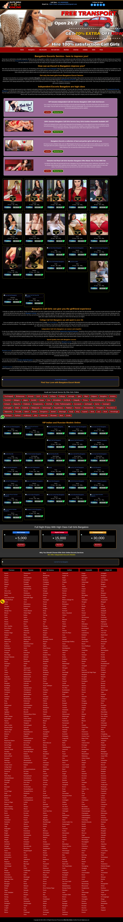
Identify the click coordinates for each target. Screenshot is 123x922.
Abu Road (65, 806)
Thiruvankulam (28, 577)
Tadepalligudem (66, 747)
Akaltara (64, 839)
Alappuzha (16, 404)
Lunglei (6, 908)
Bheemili (26, 712)
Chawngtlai (85, 899)
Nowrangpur (104, 714)
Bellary (45, 813)
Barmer (83, 643)
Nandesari (7, 696)
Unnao (64, 643)
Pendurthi (26, 685)
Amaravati (65, 749)
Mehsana (26, 886)
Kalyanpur (7, 786)
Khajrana (6, 734)
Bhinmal (84, 580)
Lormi (83, 604)
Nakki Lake (65, 863)
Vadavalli (26, 727)
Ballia (63, 742)
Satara (6, 811)
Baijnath (84, 714)
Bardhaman (46, 859)
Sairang (6, 897)
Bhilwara (45, 830)
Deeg (63, 813)
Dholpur (84, 661)
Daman (64, 908)
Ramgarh (64, 703)
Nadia (102, 855)
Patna (44, 723)
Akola (92, 411)
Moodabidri (85, 806)
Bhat (63, 855)
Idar (63, 841)
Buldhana (6, 835)
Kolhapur (53, 396)
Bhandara (6, 841)
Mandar (84, 606)
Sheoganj (84, 602)
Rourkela (45, 784)
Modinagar (104, 786)
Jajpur (102, 692)
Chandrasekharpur (9, 778)
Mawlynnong (85, 883)
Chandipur (103, 709)
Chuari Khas (85, 727)
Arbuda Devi (85, 641)
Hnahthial (84, 903)
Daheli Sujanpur (8, 806)
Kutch (63, 910)
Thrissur (85, 400)
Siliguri (86, 396)
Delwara (84, 619)
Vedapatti (26, 773)
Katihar (64, 657)
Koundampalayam (28, 738)
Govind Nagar (8, 791)
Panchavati (7, 771)
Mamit (6, 910)
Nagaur (64, 791)
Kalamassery (27, 606)
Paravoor (78, 408)
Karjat (63, 789)
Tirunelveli (7, 400)
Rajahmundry (46, 797)
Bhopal (45, 720)
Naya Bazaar (104, 716)
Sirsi (83, 694)
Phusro (64, 621)
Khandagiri (7, 780)
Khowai (103, 764)
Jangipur (103, 846)
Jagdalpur (6, 712)
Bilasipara (45, 637)
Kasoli (64, 857)
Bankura (103, 837)
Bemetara (64, 877)
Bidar (5, 868)
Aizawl (45, 879)
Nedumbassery (8, 877)
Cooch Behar (104, 850)
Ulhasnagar (62, 411)
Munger (6, 870)
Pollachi (26, 753)
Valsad (25, 905)
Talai (83, 791)
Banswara (84, 670)
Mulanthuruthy (27, 588)
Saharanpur (46, 762)
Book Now (21, 544)
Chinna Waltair (27, 718)
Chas (83, 802)
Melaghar (103, 771)
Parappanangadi (28, 850)
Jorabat (83, 877)
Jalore (63, 892)
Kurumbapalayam (28, 797)
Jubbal (83, 764)
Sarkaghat (84, 782)
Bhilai (44, 771)
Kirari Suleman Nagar (48, 888)
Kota (44, 740)
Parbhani (17, 415)
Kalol (25, 881)
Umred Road (27, 646)
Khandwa (64, 588)
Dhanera (103, 582)
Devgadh (84, 751)
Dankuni (103, 815)
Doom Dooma (46, 648)
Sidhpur (64, 802)
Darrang (45, 705)
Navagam (6, 606)
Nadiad (25, 888)
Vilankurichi (27, 758)
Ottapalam (26, 826)
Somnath (64, 804)
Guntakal (64, 707)
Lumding (45, 665)
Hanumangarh (66, 824)
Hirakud (103, 687)
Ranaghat (103, 830)
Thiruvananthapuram (97, 400)
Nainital (84, 613)
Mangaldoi (46, 661)
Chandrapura (85, 800)
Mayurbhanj (104, 712)
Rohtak (45, 826)
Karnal (44, 883)
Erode (44, 793)
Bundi (83, 597)
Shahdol (84, 826)
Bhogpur (103, 584)
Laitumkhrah (85, 881)
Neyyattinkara (58, 408)
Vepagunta (26, 723)
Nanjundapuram (28, 780)
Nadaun (84, 771)
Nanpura (6, 635)
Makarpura (7, 690)
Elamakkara (27, 580)
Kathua (25, 615)
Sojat (102, 604)
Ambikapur (84, 599)
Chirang (45, 703)
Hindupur (64, 674)
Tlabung (103, 615)
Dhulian (103, 826)
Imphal (45, 901)
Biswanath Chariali (48, 639)
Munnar (26, 808)
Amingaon (45, 628)
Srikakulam (65, 709)
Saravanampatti (28, 725)
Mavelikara (26, 848)
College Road (7, 767)
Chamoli (103, 806)
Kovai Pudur (27, 742)
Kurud (64, 826)
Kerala (45, 396)
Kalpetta (26, 828)
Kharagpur (7, 883)
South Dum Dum (47, 811)
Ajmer (44, 786)
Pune (101, 49)
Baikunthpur (65, 844)
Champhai (84, 897)
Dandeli (84, 824)
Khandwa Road (8, 727)
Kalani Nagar (7, 742)
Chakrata (103, 802)
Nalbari (45, 701)
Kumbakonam (66, 690)
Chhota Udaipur (86, 758)
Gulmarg (64, 775)
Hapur (44, 905)
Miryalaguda (65, 727)
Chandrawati (104, 599)
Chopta (103, 808)
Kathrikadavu (7, 857)
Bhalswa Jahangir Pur (68, 599)
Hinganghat (7, 828)
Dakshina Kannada (86, 822)
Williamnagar (85, 892)
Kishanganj (65, 736)
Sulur (25, 767)
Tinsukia (64, 705)
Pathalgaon (7, 903)
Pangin (45, 606)
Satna (44, 892)
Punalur (26, 819)
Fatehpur (64, 608)
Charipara (103, 780)
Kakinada (45, 804)
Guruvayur (26, 811)
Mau (44, 894)
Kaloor (6, 850)
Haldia (64, 586)
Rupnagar (64, 903)
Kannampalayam (28, 762)
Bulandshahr (104, 903)
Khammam (46, 868)
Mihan (25, 635)
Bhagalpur (45, 819)
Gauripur (45, 650)
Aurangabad (46, 731)
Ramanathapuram (28, 731)
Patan (25, 897)
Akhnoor (26, 619)
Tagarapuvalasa (28, 687)
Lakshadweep (85, 632)
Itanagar (45, 591)
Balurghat (103, 833)
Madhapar (7, 760)
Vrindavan (103, 782)
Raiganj (64, 626)
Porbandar (26, 899)
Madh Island (104, 635)
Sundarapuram (27, 740)
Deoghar (64, 582)
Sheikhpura (46, 707)
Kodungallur (8, 408)
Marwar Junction (66, 846)
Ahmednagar (114, 411)
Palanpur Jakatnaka (9, 657)
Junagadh (26, 879)
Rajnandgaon (7, 718)
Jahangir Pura (7, 610)
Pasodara (6, 659)
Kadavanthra (7, 855)
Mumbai (66, 49)
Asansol (45, 782)
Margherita (46, 672)
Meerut (45, 727)
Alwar (44, 857)
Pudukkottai (65, 720)
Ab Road (6, 723)
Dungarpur (103, 575)
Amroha (64, 595)
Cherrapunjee (46, 718)
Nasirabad (64, 914)
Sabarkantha (27, 901)
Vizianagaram (27, 692)
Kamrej (6, 577)
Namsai (45, 602)
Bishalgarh (103, 751)
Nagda (83, 835)
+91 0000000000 (63, 2)
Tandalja (6, 698)
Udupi (63, 654)
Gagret (83, 729)
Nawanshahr (65, 793)
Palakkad (69, 408)
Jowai (83, 879)
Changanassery (38, 404)
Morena (64, 593)
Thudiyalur (26, 729)
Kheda (25, 883)
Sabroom (103, 773)
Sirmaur (84, 692)
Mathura (45, 837)
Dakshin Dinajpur (105, 866)
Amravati (30, 396)
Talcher (103, 701)
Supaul (45, 714)
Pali (102, 881)
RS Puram (26, 745)
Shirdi (102, 591)
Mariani (45, 679)
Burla (102, 703)
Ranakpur (84, 679)
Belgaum (94, 396)
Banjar (83, 716)
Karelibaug (7, 685)
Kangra (83, 573)
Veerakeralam (27, 786)
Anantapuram (46, 844)
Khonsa (45, 595)
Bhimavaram (65, 685)
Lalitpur (103, 795)
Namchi (103, 731)
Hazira (6, 661)
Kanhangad (88, 404)
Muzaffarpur (46, 835)
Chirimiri (64, 870)
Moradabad (46, 753)
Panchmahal (104, 597)
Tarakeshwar (104, 863)
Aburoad (103, 727)
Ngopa (6, 890)
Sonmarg (26, 628)
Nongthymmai (85, 888)
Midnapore (65, 650)
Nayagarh (103, 718)
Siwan (63, 698)
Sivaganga (84, 703)
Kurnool (45, 795)
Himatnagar (27, 877)
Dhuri (83, 621)
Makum (45, 676)
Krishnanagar (104, 819)
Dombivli (33, 400)
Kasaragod (106, 404)
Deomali (103, 643)
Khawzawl (84, 910)
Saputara (84, 685)
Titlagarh (103, 707)
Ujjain (79, 396)
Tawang (45, 615)
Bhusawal (53, 415)
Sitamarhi (84, 696)
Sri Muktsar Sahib (105, 736)
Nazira (44, 681)
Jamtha (25, 663)
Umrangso (45, 696)
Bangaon (103, 852)
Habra (102, 824)
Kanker (83, 591)
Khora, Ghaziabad (67, 613)
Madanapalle (65, 696)
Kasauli (84, 637)
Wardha (6, 824)
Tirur (25, 852)
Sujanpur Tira (85, 789)
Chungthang (104, 734)
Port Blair (64, 687)
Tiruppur (45, 751)
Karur (44, 802)
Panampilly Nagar (28, 597)
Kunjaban (103, 769)
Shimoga (45, 855)
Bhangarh (103, 602)
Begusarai (6, 861)
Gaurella (64, 778)
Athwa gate (7, 591)
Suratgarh (64, 901)
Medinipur (103, 828)
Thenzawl (103, 613)
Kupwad (84, 411)
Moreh (83, 859)
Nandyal (64, 591)
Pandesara (7, 646)
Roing (44, 610)
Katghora (84, 575)
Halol (25, 874)
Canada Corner (8, 764)
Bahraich (64, 619)
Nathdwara (65, 912)
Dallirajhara (85, 624)
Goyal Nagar (7, 747)
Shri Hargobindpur (67, 866)
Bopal (25, 910)
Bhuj (25, 866)
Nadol (83, 608)
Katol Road (27, 652)
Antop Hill (103, 639)
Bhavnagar (26, 863)
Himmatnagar (65, 850)
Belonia (103, 749)
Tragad (64, 773)
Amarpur (103, 747)
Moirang (84, 857)
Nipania (6, 720)
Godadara (6, 630)
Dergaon (45, 632)
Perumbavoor (111, 408)
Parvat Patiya (7, 628)
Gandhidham (7, 863)
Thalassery (26, 815)
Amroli (6, 619)
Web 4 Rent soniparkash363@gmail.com (63, 4)
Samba (25, 617)
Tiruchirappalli (8, 396)
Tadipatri (64, 731)
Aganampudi (27, 668)
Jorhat (63, 670)
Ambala (64, 606)
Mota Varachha (8, 626)
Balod (63, 769)
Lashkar (26, 802)
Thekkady (26, 837)
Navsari (26, 892)
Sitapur (83, 698)
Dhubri (45, 635)
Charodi (64, 797)
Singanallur (27, 734)
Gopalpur (45, 815)
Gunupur (103, 681)
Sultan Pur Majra (66, 632)
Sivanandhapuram (28, 789)
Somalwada (27, 661)
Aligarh (45, 749)
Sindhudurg (7, 848)
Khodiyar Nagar (8, 632)
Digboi (45, 646)
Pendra (64, 899)
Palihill (83, 709)
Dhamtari (6, 714)
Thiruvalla (18, 411)
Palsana (6, 621)
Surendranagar (27, 903)
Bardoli (6, 573)
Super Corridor (8, 725)
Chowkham (46, 584)
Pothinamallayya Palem (30, 714)
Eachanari (26, 784)
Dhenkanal (103, 665)
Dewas (44, 881)
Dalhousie (64, 848)
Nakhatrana (85, 756)
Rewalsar (84, 778)
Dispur (6, 773)
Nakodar (64, 837)
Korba (6, 703)
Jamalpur (64, 740)
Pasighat (45, 608)
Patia (5, 784)
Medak (102, 742)
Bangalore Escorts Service (22, 60)
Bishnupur (103, 811)
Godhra (25, 872)
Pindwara (84, 630)
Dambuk (45, 586)
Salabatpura (7, 639)
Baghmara (103, 621)
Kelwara (64, 771)
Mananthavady (27, 846)
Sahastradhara (85, 749)
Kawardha (65, 861)
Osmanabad (7, 819)
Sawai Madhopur (86, 646)
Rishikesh (84, 635)
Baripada (103, 648)
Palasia (6, 736)
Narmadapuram (86, 837)
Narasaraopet (65, 723)
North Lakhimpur (47, 685)
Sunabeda (103, 694)
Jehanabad (65, 756)
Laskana (6, 643)
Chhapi (83, 657)
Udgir (5, 826)
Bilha (102, 588)
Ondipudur (26, 756)
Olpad (5, 586)
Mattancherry (27, 604)
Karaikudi (64, 734)
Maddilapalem (27, 698)
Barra (5, 789)
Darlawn (84, 901)
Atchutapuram (27, 720)
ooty (63, 758)
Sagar (44, 828)
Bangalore (31, 49)
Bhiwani (64, 602)
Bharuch (26, 861)
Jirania (102, 758)
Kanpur (42, 400)
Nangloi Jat (65, 575)
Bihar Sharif (46, 872)
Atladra (6, 672)
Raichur (103, 879)
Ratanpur (64, 780)
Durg (5, 701)
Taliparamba (8, 411)
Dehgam (84, 762)
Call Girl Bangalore (52, 322)
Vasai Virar (104, 630)
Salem (44, 756)
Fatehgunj (6, 687)
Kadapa (45, 841)
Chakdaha (103, 848)
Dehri (63, 694)
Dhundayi (64, 890)
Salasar (83, 648)
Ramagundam (104, 883)
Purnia (44, 890)
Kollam (17, 408)
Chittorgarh (65, 811)
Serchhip (6, 901)
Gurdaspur (103, 586)
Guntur (45, 760)
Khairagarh (84, 577)
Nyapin (45, 604)
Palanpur (26, 894)
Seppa (44, 613)
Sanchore (64, 883)
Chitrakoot (84, 848)
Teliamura (103, 778)
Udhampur (26, 630)
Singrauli (103, 910)
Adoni (63, 652)
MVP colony (27, 670)
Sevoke (103, 859)
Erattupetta (26, 841)
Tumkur (45, 866)
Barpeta (45, 630)
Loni (44, 789)
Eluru (44, 886)
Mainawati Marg (8, 808)
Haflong (45, 657)
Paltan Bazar (7, 775)
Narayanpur (104, 641)
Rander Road (7, 593)
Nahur (102, 637)
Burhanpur (7, 872)
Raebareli (64, 610)
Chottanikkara (27, 586)
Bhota (83, 718)
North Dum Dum (8, 879)
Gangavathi (65, 738)
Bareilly (45, 747)
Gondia (68, 415)
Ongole (64, 580)
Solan (83, 784)
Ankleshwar (27, 859)
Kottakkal (26, 844)
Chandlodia (85, 650)
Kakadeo (6, 804)
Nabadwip (103, 817)
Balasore (103, 668)
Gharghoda (65, 784)
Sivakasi (84, 705)
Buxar (63, 751)
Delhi (93, 49)
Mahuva (6, 580)
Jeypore (103, 652)
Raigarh (6, 707)
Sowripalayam (27, 778)
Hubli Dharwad (47, 742)
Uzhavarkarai (46, 870)
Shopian (26, 626)
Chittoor (64, 615)
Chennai (75, 49)
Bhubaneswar (20, 396)
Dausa (63, 762)
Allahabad (45, 736)
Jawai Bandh (65, 767)
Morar (25, 804)
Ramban (26, 621)
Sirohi (63, 868)
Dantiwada (65, 782)
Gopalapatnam (27, 681)
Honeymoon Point (67, 795)
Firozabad (45, 775)
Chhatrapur (104, 661)
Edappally (76, 400)
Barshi (6, 813)
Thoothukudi (104, 872)
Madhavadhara (27, 694)
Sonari (44, 687)
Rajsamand (65, 760)
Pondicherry (104, 868)
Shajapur (84, 828)
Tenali (102, 892)
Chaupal (84, 725)
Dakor (63, 819)
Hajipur (64, 679)
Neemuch (84, 844)
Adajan (6, 602)
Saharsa (64, 665)
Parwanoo (84, 775)
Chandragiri (27, 912)
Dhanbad (45, 734)
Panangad (26, 582)
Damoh (83, 850)
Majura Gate (7, 641)
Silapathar (45, 690)
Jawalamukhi (85, 734)
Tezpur (64, 753)
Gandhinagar (27, 870)
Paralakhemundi (105, 663)
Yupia (44, 621)
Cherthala (49, 404)
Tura (83, 890)
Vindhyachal (104, 784)
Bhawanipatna (104, 650)
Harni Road (7, 679)
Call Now (47, 112)
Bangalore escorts (7, 366)
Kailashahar (104, 760)
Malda (64, 577)
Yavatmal (6, 815)
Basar (44, 573)
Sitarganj (84, 701)
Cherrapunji (104, 624)
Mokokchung (104, 626)
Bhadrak (103, 685)
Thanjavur (103, 901)
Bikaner (45, 767)
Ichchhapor (7, 663)
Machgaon (65, 905)
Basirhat (103, 839)
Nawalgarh (65, 874)
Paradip (103, 657)
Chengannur (44, 411)
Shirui (83, 863)
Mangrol (6, 584)
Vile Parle (103, 632)
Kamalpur (103, 762)
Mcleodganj (85, 595)
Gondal (83, 615)
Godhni (25, 650)
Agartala (45, 817)
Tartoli (83, 584)
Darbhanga (46, 877)
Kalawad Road (8, 756)
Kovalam (26, 813)
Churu (83, 663)
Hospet (6, 888)
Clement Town (85, 736)
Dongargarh (65, 872)
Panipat (45, 874)
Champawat (104, 804)
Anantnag (64, 729)
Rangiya (45, 668)
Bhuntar (84, 720)
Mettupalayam (27, 760)
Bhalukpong (46, 575)
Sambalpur (46, 846)
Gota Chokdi (65, 764)
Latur (98, 411)
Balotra (83, 593)
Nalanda (45, 712)
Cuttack (45, 773)
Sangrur (84, 588)
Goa (48, 400)
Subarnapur (104, 723)
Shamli (83, 683)
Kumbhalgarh (85, 628)
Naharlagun (46, 599)
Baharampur (104, 813)
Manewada (26, 632)
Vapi (25, 908)
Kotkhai (84, 767)
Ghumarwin (85, 731)
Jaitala (25, 648)
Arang (83, 652)
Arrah (44, 908)
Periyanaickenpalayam (29, 769)
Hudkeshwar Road (28, 643)
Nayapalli (6, 782)
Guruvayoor (78, 404)
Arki (83, 712)
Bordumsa (45, 580)
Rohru (83, 780)
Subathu (84, 786)
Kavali (64, 745)
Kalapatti (26, 736)
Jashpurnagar (85, 582)
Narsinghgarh (85, 841)
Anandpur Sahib (66, 894)
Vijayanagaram (105, 890)
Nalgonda (103, 745)
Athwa (6, 637)
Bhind (63, 597)
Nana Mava (7, 762)
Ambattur (113, 396)
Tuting (44, 619)
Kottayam (7, 404)
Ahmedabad (57, 400)
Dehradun (45, 780)
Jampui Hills (104, 756)
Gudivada (64, 718)
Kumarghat (104, 767)
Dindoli (6, 624)
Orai (63, 617)
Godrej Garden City (67, 822)
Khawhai (84, 908)
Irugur (25, 795)
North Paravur (27, 595)
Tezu (44, 617)
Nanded (53, 411)
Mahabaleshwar (66, 886)
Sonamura (103, 775)
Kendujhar (103, 705)
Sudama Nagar (8, 729)
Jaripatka (26, 654)
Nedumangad (46, 408)
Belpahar (103, 676)
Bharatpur (6, 881)
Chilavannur (7, 852)
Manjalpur (7, 683)
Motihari (64, 712)
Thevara (26, 591)
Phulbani (103, 670)
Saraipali (103, 608)
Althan (6, 604)
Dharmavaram (66, 714)
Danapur (64, 630)
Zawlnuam (103, 617)
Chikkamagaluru (86, 817)
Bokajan (45, 641)
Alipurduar (104, 844)
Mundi (83, 830)
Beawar (64, 786)
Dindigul (6, 886)
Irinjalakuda (27, 833)
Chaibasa (84, 797)
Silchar (103, 886)
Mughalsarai (104, 789)
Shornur (26, 824)
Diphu (44, 643)
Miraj (77, 411)
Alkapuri (6, 665)
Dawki (83, 874)
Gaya (44, 800)
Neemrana (84, 626)
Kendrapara (104, 698)
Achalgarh (103, 573)
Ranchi (45, 738)
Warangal (45, 758)
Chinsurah (65, 646)
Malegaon (17, 400)
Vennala (26, 575)
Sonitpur (45, 692)
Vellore (64, 624)
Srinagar (26, 608)
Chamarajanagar (86, 811)
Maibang (45, 670)
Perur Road (26, 782)
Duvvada (26, 709)
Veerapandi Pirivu (28, 791)
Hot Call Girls (55, 49)
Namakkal (103, 740)
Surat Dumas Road (9, 597)
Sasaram (64, 681)
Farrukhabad (46, 899)
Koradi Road (27, 637)
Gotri (5, 668)
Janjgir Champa (8, 716)
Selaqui (83, 740)
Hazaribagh (65, 672)
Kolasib (84, 912)
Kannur (97, 404)
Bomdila (45, 577)
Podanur (26, 764)
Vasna (5, 670)
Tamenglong (85, 866)
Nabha (83, 586)
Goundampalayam (28, 800)
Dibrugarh (65, 668)
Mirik (102, 861)
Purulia (103, 841)
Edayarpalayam (28, 775)
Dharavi (84, 690)
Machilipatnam (66, 648)
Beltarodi (26, 657)
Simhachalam (27, 674)
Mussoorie (103, 800)
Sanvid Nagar (7, 745)
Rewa (102, 874)
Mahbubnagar (65, 663)
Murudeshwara (85, 808)
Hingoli (6, 839)
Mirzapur (103, 877)
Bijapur (45, 850)
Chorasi (6, 575)
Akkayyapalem (27, 672)
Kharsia (64, 897)
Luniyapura (65, 808)
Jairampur (45, 593)
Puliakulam (26, 793)
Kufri (83, 769)
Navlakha (6, 751)
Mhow (6, 738)
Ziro (44, 624)
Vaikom (26, 411)
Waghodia (7, 676)
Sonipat (45, 897)
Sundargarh (104, 725)
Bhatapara (103, 593)
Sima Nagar (7, 654)
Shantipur (103, 822)
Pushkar (64, 830)
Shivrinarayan (85, 617)
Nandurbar (7, 822)
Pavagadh (84, 676)
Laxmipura (7, 692)
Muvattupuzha (27, 835)
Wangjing (84, 868)
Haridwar (103, 888)
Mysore (45, 745)
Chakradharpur (47, 716)
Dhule (105, 411)
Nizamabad (46, 863)
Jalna (35, 415)
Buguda (103, 696)
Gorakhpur (46, 764)
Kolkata (85, 49)
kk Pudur (26, 771)
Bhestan (6, 613)
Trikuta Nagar (27, 613)
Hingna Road (27, 639)
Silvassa (84, 687)
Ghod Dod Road (8, 599)
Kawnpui (84, 905)
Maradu (6, 859)
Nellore (45, 778)
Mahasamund (7, 705)
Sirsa (63, 628)
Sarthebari (45, 674)
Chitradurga (85, 819)
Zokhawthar (104, 619)
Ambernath (43, 415)
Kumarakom (27, 830)
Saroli (5, 615)
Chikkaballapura (86, 815)
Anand (25, 857)
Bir (82, 723)
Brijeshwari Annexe (9, 740)
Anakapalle (26, 703)
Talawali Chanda (8, 749)
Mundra (84, 760)
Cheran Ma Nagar (28, 751)
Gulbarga (62, 396)
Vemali (6, 694)
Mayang (45, 626)
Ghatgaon (103, 672)
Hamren (45, 663)
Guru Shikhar (104, 580)
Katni (102, 905)
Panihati (45, 824)
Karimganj (45, 659)
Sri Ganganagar (105, 897)
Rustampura (7, 648)
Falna (83, 668)
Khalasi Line (7, 795)
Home (22, 49)
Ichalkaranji (27, 415)
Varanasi (45, 729)
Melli (102, 729)
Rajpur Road (85, 738)
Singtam (84, 707)
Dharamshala (65, 833)
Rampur (45, 852)
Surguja (6, 709)
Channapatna (85, 813)
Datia (83, 852)
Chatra (83, 804)
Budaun (64, 661)
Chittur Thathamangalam (63, 404)
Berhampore (65, 604)
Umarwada (7, 650)
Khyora (6, 797)
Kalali (5, 681)
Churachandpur (86, 872)
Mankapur (26, 641)
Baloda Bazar (65, 815)
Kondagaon (85, 681)
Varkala (34, 411)
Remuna (103, 683)
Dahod (25, 868)
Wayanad (26, 839)
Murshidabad (104, 857)
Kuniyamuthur (27, 747)
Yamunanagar (7, 866)
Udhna (6, 617)
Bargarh (103, 674)
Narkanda (84, 773)
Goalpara (45, 652)
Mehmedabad (85, 753)
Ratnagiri (6, 846)
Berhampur (46, 833)
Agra (44, 725)
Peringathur (100, 408)
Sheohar (45, 709)
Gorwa (6, 674)
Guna (63, 635)
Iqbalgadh (103, 610)
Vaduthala (26, 584)
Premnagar (84, 745)
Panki (5, 793)
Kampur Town (46, 654)
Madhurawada (27, 676)
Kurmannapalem (28, 705)
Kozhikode (67, 400)
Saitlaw (6, 899)
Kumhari (103, 595)
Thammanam (27, 573)
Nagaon (64, 676)
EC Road (84, 747)
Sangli (71, 411)
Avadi (44, 839)
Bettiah (64, 701)
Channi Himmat (28, 610)
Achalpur (6, 817)
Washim (6, 837)
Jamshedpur (46, 769)
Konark (103, 654)
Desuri (83, 610)
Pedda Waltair (27, 707)
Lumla (44, 597)
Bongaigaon (65, 692)
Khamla (26, 659)
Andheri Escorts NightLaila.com (81, 920)
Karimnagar (46, 912)
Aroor (25, 602)
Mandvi (6, 582)
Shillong (64, 859)
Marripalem (27, 696)
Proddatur (64, 659)
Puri (63, 584)
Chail (83, 795)
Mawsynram (85, 886)
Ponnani (26, 817)
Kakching (84, 855)
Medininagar (65, 716)
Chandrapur (8, 415)
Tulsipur (103, 797)
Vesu (5, 588)
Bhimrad (6, 608)
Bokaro (45, 808)
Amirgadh (84, 665)
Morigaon (45, 698)
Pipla (25, 665)
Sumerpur (84, 654)
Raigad (6, 833)
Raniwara (64, 879)
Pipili (102, 679)
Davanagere (46, 806)
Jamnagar (71, 396)
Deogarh (103, 720)
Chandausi (103, 793)
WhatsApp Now (58, 112)
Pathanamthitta (88, 408)
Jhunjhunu (84, 674)
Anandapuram (27, 690)
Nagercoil (103, 894)
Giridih (64, 683)
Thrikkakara (27, 593)
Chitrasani (65, 828)
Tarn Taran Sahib (66, 881)
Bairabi (83, 894)
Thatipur (26, 806)
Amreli (25, 855)
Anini (25, 914)
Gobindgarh (65, 800)
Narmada (26, 890)
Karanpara (7, 758)
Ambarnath (65, 573)
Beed (61, 415)
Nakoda (103, 606)
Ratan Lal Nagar (8, 802)
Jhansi (44, 791)
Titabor (45, 694)
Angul (102, 646)
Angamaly (26, 822)
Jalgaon (25, 400)
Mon (102, 628)
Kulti (44, 861)
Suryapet (64, 725)
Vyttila (25, 599)
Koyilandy (25, 408)
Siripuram (26, 716)
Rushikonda (27, 679)
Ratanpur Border (66, 888)
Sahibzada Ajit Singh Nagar (89, 672)
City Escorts (43, 49)
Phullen (6, 894)
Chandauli (103, 791)
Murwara (84, 833)
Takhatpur (64, 817)
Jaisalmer (103, 577)
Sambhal (103, 908)
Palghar (6, 830)
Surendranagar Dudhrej (68, 641)
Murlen (6, 912)
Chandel (84, 870)
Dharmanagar (104, 753)
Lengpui (6, 905)
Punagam (6, 652)
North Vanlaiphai (8, 892)
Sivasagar (45, 683)
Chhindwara (85, 846)
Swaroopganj (65, 852)
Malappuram (35, 408)
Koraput (103, 659)
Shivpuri (64, 639)
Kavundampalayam (29, 749)
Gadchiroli (7, 844)
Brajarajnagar (104, 690)
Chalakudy (26, 404)
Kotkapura (84, 659)
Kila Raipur (85, 639)
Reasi (25, 624)
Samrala (64, 835)
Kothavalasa (27, 701)
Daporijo (45, 588)
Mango (103, 899)
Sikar (102, 870)
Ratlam (45, 903)
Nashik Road (7, 769)
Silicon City (7, 731)
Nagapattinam (104, 738)
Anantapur (45, 910)
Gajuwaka (26, 683)
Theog (83, 793)
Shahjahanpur (46, 848)
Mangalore (103, 396)
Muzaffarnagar (47, 822)
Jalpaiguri (103, 835)
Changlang (46, 582)
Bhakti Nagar (7, 753)
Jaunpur (64, 637)
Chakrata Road (85, 742)
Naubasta (6, 800)
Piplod (6, 595)
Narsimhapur (85, 839)
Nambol (84, 861)
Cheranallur (7, 874)
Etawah (45, 914)
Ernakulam (110, 400)
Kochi (38, 396)
